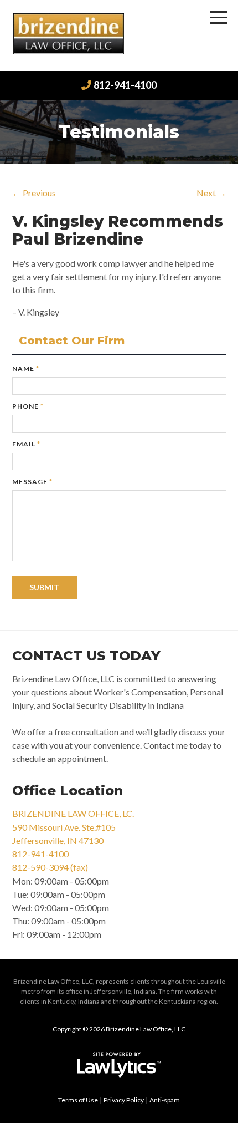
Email (26, 444)
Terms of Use (78, 1100)
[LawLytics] (119, 1065)
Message (32, 481)
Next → (211, 192)
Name (25, 368)
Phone (28, 406)
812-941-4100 (125, 85)
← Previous (34, 192)
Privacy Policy (124, 1100)
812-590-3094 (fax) (50, 867)
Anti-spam (164, 1100)
